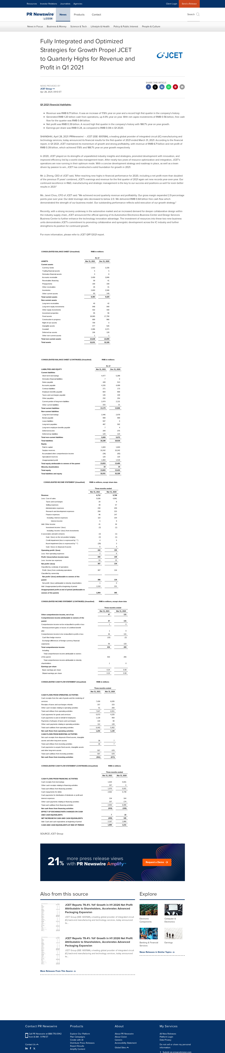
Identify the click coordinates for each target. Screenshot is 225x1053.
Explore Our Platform (80, 1033)
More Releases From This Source (56, 971)
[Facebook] (30, 1048)
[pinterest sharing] (175, 87)
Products (79, 15)
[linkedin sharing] (162, 87)
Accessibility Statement (126, 1043)
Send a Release (189, 3)
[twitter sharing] (155, 87)
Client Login (171, 3)
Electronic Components (146, 920)
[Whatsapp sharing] (168, 87)
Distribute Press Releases (82, 1043)
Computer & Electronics (170, 920)
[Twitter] (34, 1048)
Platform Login (166, 1036)
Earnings (169, 942)
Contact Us (30, 1044)
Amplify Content (77, 1049)
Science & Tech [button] (78, 26)
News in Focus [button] (35, 26)
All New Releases (168, 1033)
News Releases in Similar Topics (156, 952)
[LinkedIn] (26, 1048)
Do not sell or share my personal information (175, 1046)
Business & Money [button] (56, 26)
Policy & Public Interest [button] (126, 26)
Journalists (65, 3)
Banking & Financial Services (149, 944)
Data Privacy (165, 1040)
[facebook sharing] (148, 87)
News (63, 15)
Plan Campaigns (77, 1036)
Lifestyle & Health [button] (100, 26)
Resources (32, 3)
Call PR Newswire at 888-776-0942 (45, 1033)
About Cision (121, 1036)
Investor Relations (48, 3)
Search (191, 14)
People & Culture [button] (151, 26)
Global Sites (121, 1047)
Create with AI (76, 1040)
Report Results (77, 1046)
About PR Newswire (124, 1033)
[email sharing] (182, 87)
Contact (96, 15)
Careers (118, 1040)
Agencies (77, 3)
